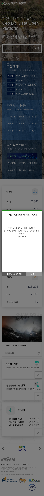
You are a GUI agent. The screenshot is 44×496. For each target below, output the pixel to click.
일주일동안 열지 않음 (15, 274)
